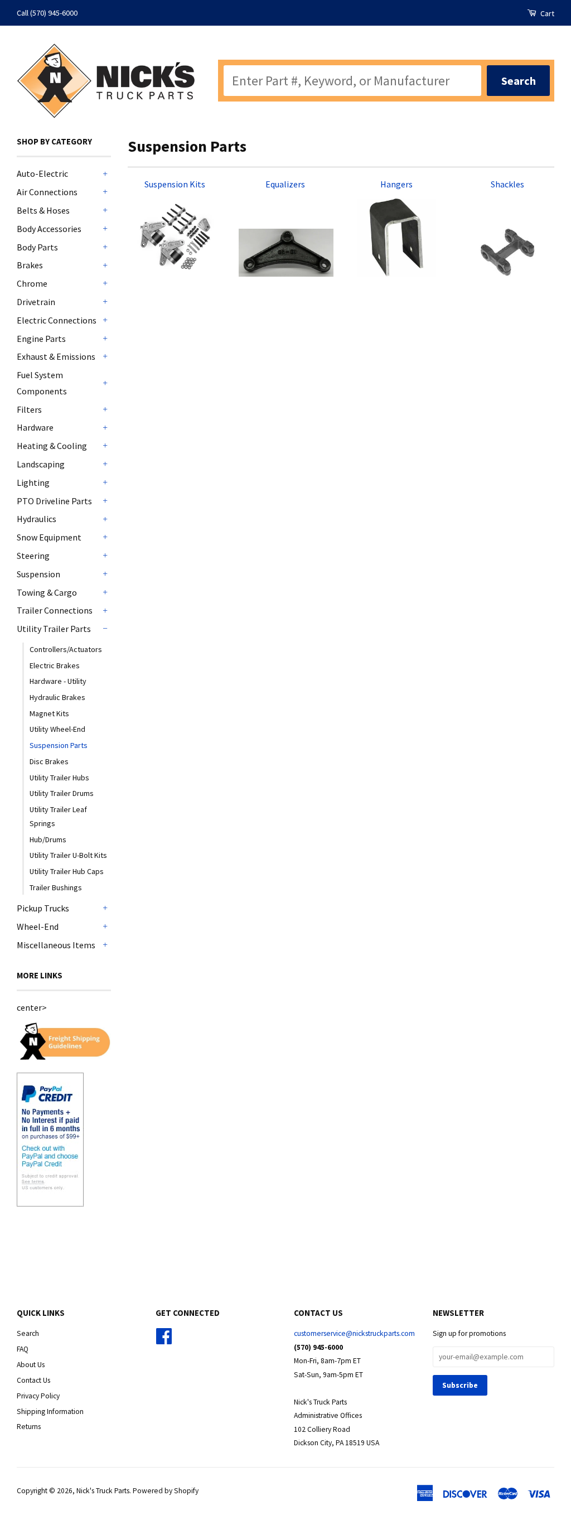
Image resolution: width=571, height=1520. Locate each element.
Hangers (396, 184)
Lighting (33, 482)
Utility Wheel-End (57, 729)
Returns (29, 1426)
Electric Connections (56, 320)
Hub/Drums (48, 839)
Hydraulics (36, 518)
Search (28, 1333)
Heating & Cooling (52, 445)
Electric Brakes (55, 665)
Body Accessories (49, 228)
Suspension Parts (59, 745)
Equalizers (285, 184)
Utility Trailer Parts (54, 628)
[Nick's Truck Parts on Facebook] (164, 1340)
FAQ (22, 1349)
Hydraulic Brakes (57, 697)
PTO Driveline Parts (54, 500)
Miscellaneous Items (56, 944)
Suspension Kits (174, 184)
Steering (33, 555)
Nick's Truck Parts (102, 1490)
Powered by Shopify (166, 1490)
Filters (29, 409)
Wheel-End (38, 926)
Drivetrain (36, 301)
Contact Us (33, 1380)
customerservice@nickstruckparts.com (354, 1333)
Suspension (38, 574)
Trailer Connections (55, 610)
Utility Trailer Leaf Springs (58, 816)
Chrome (32, 283)
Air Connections (47, 191)
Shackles (507, 184)
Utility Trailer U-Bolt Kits (68, 855)
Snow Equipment (49, 537)
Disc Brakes (49, 761)
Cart (546, 13)
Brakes (30, 265)
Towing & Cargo (47, 592)
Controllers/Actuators (66, 649)
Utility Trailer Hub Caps (67, 871)
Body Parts (37, 247)
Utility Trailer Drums (62, 793)
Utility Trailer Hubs (59, 778)
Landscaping (41, 464)
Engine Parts (41, 338)
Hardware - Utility (58, 681)
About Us (31, 1364)
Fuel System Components (42, 383)
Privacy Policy (38, 1396)
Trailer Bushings (56, 887)
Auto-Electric (42, 173)
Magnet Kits (49, 713)
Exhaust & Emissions (56, 356)
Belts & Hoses (43, 210)
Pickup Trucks (43, 908)
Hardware (35, 427)
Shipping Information (50, 1411)
